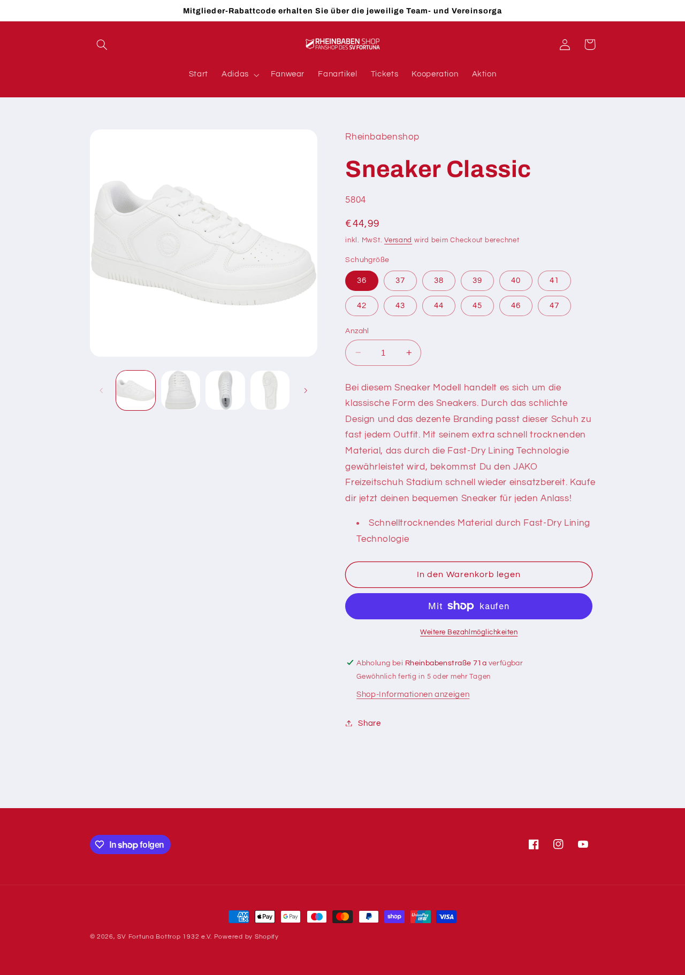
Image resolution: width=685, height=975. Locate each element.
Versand (398, 239)
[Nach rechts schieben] (305, 390)
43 (400, 305)
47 (554, 305)
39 (477, 280)
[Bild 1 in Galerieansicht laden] (135, 390)
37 (400, 280)
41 (554, 280)
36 (362, 280)
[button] (102, 44)
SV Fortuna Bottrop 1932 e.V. (164, 937)
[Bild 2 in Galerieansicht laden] (180, 390)
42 (362, 305)
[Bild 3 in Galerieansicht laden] (225, 390)
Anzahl (357, 330)
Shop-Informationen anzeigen (412, 694)
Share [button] (369, 723)
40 (516, 280)
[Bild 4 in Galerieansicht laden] (270, 390)
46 (516, 305)
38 (439, 280)
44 (439, 305)
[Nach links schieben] (101, 390)
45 (477, 305)
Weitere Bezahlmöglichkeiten (468, 632)
